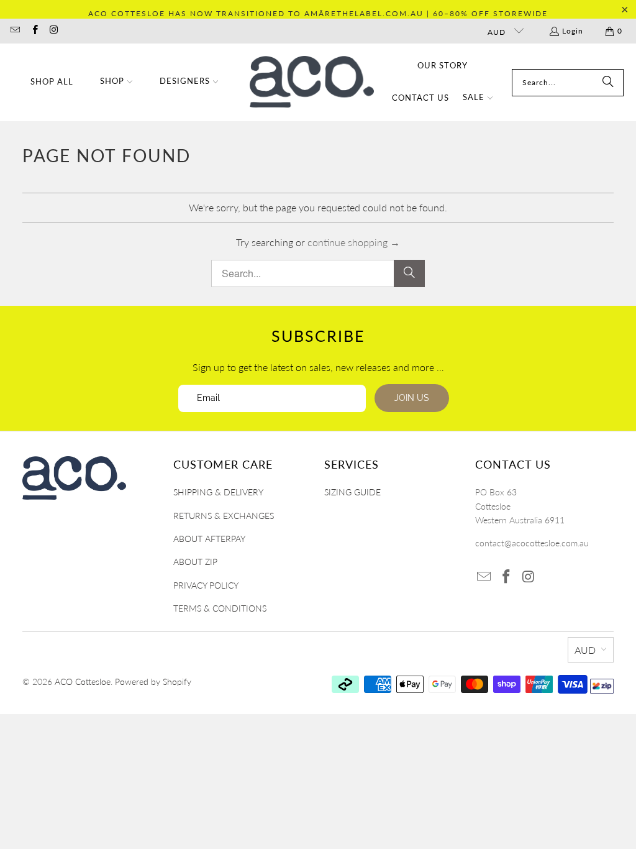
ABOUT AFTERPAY (209, 538)
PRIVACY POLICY (205, 585)
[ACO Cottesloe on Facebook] (34, 30)
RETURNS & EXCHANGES (223, 515)
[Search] (608, 82)
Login (572, 30)
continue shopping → (353, 242)
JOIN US (411, 398)
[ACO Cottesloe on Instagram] (53, 30)
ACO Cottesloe (83, 681)
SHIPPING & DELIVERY (218, 492)
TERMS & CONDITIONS (219, 608)
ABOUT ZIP (195, 561)
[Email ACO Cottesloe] (14, 30)
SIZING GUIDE (352, 492)
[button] (117, 82)
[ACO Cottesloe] (312, 82)
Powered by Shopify (153, 681)
